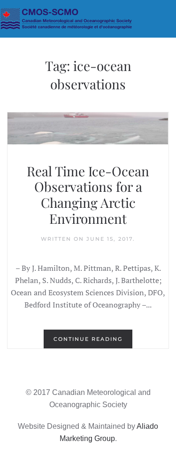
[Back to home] (88, 19)
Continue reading (88, 339)
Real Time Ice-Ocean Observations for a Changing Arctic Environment (88, 194)
